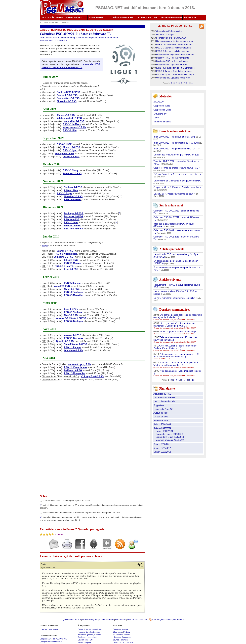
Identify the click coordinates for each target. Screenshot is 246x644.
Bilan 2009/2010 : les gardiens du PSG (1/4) (175, 148)
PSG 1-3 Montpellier (74, 373)
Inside (161, 359)
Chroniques (117, 632)
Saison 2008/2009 (162, 424)
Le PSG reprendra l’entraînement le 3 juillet (174, 298)
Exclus (81, 642)
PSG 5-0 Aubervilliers (66, 254)
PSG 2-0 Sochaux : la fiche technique (173, 51)
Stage (45, 245)
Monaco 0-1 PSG (79, 364)
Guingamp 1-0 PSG (63, 257)
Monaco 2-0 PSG (71, 147)
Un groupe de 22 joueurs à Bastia (171, 64)
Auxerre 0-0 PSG (71, 318)
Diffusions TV (160, 114)
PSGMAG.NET (191, 17)
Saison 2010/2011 (162, 444)
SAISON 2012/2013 (74, 17)
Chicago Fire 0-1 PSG (92, 376)
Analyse (125, 629)
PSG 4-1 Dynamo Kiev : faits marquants (174, 71)
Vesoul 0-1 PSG (62, 286)
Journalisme (118, 635)
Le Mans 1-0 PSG (73, 370)
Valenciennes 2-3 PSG (74, 127)
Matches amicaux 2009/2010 (170, 440)
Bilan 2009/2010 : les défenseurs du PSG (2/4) (176, 143)
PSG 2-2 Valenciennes (75, 367)
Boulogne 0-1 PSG (64, 153)
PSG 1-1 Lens (71, 222)
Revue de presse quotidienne (90, 629)
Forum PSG (178, 620)
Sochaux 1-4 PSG (73, 187)
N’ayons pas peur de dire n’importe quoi (174, 41)
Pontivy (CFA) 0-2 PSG (68, 92)
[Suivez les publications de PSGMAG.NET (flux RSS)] (118, 547)
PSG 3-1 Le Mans (72, 124)
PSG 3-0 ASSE (71, 219)
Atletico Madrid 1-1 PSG (69, 118)
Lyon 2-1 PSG (71, 269)
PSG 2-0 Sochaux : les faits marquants (173, 48)
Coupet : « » (176, 168)
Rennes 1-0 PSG (72, 225)
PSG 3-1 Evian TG (64, 266)
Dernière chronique (165, 34)
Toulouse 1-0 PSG (72, 173)
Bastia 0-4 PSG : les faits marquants (172, 58)
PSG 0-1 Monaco (72, 263)
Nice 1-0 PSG (71, 315)
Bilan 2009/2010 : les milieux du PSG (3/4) (174, 137)
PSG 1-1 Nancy (70, 170)
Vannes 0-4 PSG (65, 251)
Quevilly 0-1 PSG (65, 341)
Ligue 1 (156, 117)
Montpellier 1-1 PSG (74, 121)
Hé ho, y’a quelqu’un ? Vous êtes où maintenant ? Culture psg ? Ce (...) (173, 324)
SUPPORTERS (96, 17)
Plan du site (132, 620)
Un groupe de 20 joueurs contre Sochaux (175, 54)
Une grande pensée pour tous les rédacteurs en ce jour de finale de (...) (177, 316)
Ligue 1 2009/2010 (164, 431)
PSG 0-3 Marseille (73, 295)
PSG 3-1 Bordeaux (73, 338)
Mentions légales (90, 620)
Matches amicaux (162, 121)
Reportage (117, 629)
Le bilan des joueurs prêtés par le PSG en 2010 (176, 154)
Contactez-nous (106, 620)
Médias (127, 635)
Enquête (88, 642)
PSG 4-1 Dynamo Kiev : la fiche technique (175, 74)
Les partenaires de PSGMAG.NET (54, 639)
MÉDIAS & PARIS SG (123, 17)
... (192, 83)
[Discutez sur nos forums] (132, 547)
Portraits (126, 632)
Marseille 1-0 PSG (73, 196)
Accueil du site (46, 22)
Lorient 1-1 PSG (71, 156)
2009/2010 (158, 101)
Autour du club (160, 413)
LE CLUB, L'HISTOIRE (147, 17)
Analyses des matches (87, 637)
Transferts (129, 642)
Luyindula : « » (174, 194)
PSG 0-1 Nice (71, 190)
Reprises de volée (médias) (89, 632)
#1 (140, 565)
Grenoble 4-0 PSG (73, 350)
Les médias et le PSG (164, 397)
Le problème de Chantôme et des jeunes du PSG (177, 180)
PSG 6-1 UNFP (64, 144)
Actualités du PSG (162, 394)
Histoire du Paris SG (163, 409)
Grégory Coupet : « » (177, 174)
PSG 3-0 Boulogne (73, 321)
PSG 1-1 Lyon (70, 150)
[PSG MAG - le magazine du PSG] (62, 7)
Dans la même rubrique (174, 131)
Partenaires (120, 620)
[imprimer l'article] (66, 547)
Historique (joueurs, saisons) (89, 635)
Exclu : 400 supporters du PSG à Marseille (175, 68)
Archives (143, 620)
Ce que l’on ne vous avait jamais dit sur (174, 319)
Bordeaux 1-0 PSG (73, 216)
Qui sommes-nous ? (72, 620)
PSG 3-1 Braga (64, 193)
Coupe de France (161, 105)
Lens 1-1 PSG (71, 309)
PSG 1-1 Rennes (72, 347)
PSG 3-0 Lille (69, 130)
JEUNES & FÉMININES (171, 17)
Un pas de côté (160, 416)
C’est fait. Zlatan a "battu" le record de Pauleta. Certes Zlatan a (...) (174, 347)
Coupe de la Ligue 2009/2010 (170, 437)
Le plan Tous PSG (85, 640)
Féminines (124, 640)
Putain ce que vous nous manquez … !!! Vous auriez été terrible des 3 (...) (176, 355)
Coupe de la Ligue (162, 110)
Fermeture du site (171, 38)
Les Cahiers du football (49, 629)
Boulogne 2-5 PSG (73, 213)
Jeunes (116, 640)
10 (193, 380)
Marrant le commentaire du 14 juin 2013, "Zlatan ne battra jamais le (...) (175, 363)
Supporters (158, 405)
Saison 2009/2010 (62, 22)
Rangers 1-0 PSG (66, 115)
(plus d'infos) (166, 620)
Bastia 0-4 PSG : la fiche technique (172, 61)
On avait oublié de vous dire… (170, 31)
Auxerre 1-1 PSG (72, 335)
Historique (117, 637)
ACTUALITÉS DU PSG (52, 17)
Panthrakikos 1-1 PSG (68, 98)
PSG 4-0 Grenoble (73, 228)
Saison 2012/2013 (162, 452)
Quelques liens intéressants (51, 641)
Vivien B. (63, 41)
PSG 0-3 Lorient (72, 283)
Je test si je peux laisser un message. (177, 331)
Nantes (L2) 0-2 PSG (67, 95)
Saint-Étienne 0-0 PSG (75, 344)
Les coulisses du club (164, 401)
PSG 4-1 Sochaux (73, 312)
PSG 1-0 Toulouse (73, 292)
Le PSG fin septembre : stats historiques (174, 44)
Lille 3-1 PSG (71, 260)
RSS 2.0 (155, 620)
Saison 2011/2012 (162, 448)
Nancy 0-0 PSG (71, 289)
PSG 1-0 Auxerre (72, 199)
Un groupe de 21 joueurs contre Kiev (173, 78)
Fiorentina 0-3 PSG (66, 101)
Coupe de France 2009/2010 (169, 434)
